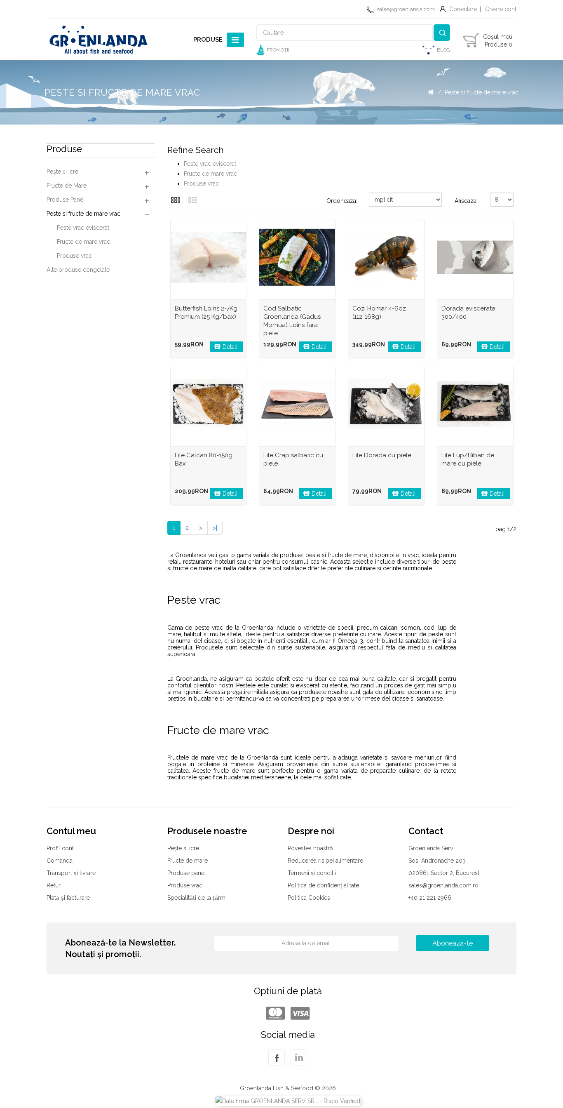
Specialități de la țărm (196, 897)
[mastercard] (275, 1013)
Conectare (463, 9)
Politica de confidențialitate (323, 885)
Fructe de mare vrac (83, 241)
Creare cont (500, 9)
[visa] (300, 1013)
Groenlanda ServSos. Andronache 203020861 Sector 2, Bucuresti (444, 860)
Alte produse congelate (78, 269)
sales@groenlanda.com (406, 9)
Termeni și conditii (312, 873)
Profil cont (60, 848)
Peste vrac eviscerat (83, 227)
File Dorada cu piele (381, 455)
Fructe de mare (187, 860)
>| (215, 528)
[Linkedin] (299, 1062)
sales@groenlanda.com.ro (443, 885)
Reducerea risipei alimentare (325, 860)
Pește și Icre (62, 171)
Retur (54, 885)
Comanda (60, 860)
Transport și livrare (71, 873)
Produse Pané (65, 199)
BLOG (443, 50)
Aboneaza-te (452, 943)
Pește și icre (183, 848)
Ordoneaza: (341, 201)
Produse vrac (74, 255)
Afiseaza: (466, 201)
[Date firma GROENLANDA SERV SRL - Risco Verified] (288, 1100)
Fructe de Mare (67, 185)
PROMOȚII (278, 50)
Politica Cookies (309, 897)
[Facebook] (276, 1062)
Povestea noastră (310, 848)
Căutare (442, 32)
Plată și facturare (68, 897)
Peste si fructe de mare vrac (481, 92)
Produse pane (185, 873)
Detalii (231, 346)
